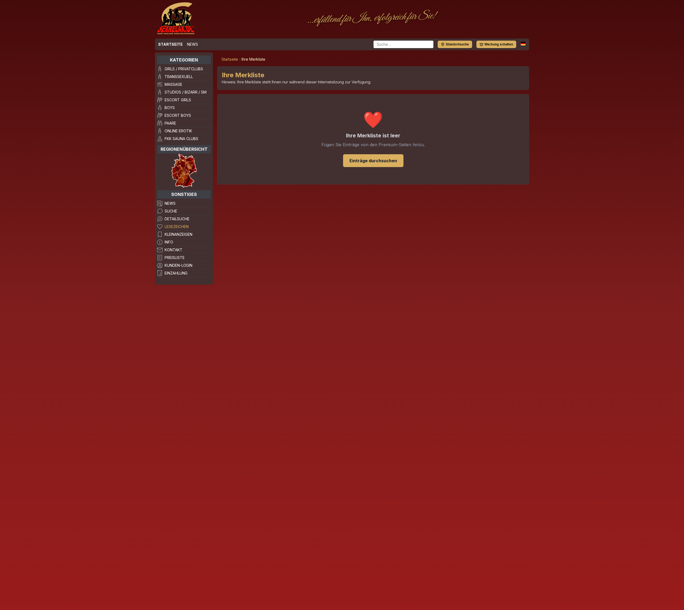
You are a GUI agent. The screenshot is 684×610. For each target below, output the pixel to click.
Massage (173, 84)
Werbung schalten (498, 44)
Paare (170, 123)
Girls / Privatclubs (184, 69)
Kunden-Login (178, 265)
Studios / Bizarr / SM (186, 92)
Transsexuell (179, 76)
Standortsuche (457, 44)
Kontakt (173, 250)
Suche (171, 211)
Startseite (170, 44)
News (192, 44)
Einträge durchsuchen (373, 160)
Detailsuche (177, 219)
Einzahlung (176, 273)
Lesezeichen (177, 226)
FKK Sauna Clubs (181, 138)
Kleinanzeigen (178, 234)
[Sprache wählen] (523, 43)
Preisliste (175, 257)
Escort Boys (178, 115)
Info (169, 242)
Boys (170, 107)
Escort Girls (178, 100)
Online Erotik (178, 131)
